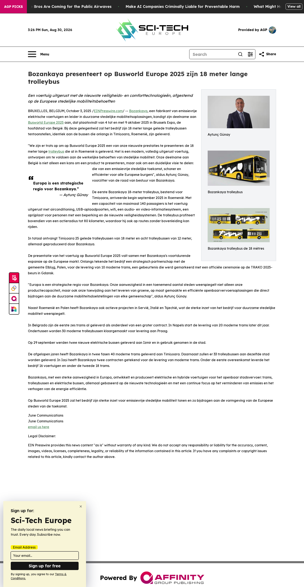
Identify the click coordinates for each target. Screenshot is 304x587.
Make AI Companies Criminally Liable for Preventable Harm (183, 6)
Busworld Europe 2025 (46, 122)
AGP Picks (13, 7)
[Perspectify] (14, 288)
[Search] (240, 54)
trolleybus (56, 151)
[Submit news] (14, 278)
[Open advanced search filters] (250, 54)
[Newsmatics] (14, 309)
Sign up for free (45, 565)
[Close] (81, 506)
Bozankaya (138, 111)
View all (293, 6)
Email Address (24, 547)
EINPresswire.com (108, 111)
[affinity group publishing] (14, 299)
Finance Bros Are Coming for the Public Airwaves (64, 6)
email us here (38, 427)
